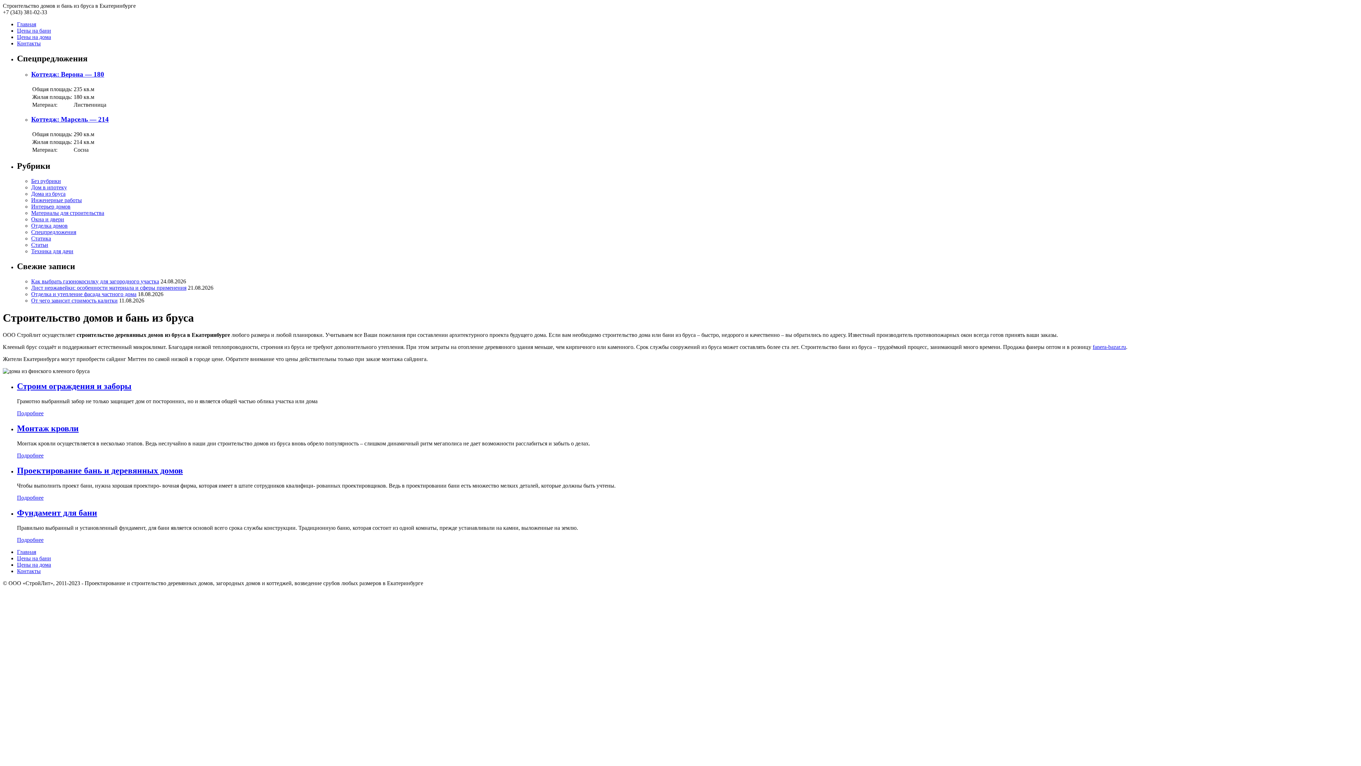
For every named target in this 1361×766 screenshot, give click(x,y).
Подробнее (30, 413)
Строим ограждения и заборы (74, 386)
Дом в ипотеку (49, 187)
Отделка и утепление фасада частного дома (83, 294)
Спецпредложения (53, 232)
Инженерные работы (56, 200)
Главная (26, 24)
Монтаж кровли (48, 428)
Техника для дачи (52, 251)
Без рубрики (46, 181)
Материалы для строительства (67, 213)
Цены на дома (34, 37)
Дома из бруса (48, 194)
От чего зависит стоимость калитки (74, 301)
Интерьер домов (51, 207)
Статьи (39, 245)
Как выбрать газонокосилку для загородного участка (95, 281)
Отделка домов (49, 226)
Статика (41, 238)
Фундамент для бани (57, 512)
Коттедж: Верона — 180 (67, 74)
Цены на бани (34, 31)
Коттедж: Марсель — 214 (70, 119)
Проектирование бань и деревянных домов (100, 470)
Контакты (29, 43)
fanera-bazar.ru (1109, 347)
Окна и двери (47, 219)
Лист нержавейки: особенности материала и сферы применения (108, 288)
